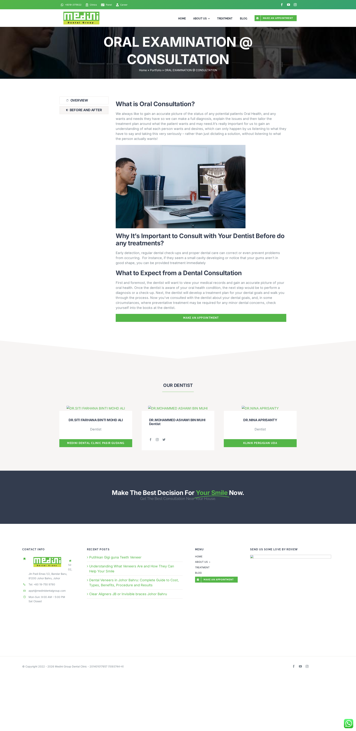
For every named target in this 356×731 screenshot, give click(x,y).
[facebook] (281, 4)
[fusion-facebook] (150, 439)
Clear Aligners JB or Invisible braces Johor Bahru (128, 594)
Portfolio (155, 70)
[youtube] (288, 4)
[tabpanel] (201, 209)
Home (143, 70)
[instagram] (295, 4)
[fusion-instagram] (157, 439)
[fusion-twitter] (163, 439)
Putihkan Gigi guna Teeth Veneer (115, 557)
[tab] (84, 101)
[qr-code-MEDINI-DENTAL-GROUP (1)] (290, 556)
